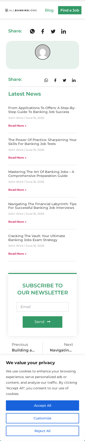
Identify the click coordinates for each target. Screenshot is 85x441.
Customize (42, 418)
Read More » (17, 125)
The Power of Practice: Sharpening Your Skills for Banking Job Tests (42, 142)
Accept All (42, 405)
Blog (49, 10)
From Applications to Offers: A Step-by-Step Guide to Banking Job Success (42, 110)
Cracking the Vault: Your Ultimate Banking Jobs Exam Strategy (36, 238)
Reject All (42, 431)
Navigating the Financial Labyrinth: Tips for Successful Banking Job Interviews (42, 206)
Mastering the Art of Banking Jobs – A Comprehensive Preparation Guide (41, 174)
